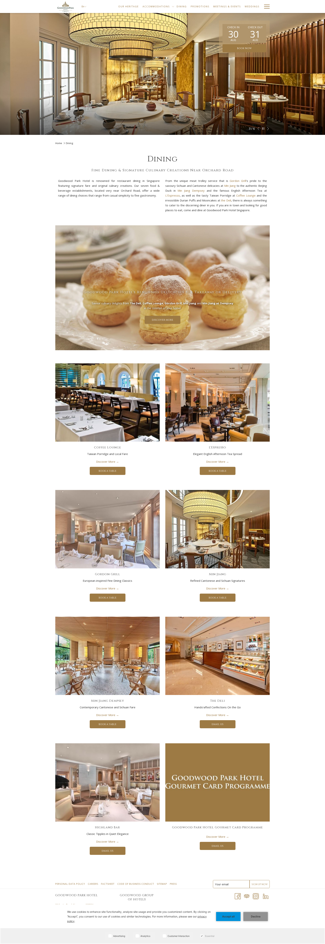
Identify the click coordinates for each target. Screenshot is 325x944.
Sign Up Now (260, 884)
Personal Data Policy (70, 884)
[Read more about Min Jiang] (217, 529)
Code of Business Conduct (136, 884)
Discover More (166, 320)
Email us (223, 724)
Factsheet (108, 884)
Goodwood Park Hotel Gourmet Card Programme (217, 827)
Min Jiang (230, 186)
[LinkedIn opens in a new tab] (266, 896)
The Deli (217, 701)
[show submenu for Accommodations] (173, 6)
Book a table (112, 471)
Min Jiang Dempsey (191, 190)
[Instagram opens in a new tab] (256, 896)
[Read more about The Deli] (217, 656)
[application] (162, 924)
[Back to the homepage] (65, 6)
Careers (93, 884)
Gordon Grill (238, 181)
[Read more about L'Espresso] (217, 402)
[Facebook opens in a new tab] (238, 896)
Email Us (223, 846)
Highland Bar (107, 827)
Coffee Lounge (246, 195)
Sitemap (162, 884)
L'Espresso (217, 447)
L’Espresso (172, 195)
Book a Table (222, 471)
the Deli (226, 200)
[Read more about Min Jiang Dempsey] (107, 656)
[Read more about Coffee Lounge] (107, 402)
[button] (233, 33)
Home (59, 143)
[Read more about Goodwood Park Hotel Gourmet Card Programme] (217, 782)
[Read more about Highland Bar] (107, 782)
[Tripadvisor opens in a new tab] (247, 896)
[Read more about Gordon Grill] (107, 529)
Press (174, 884)
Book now (244, 48)
